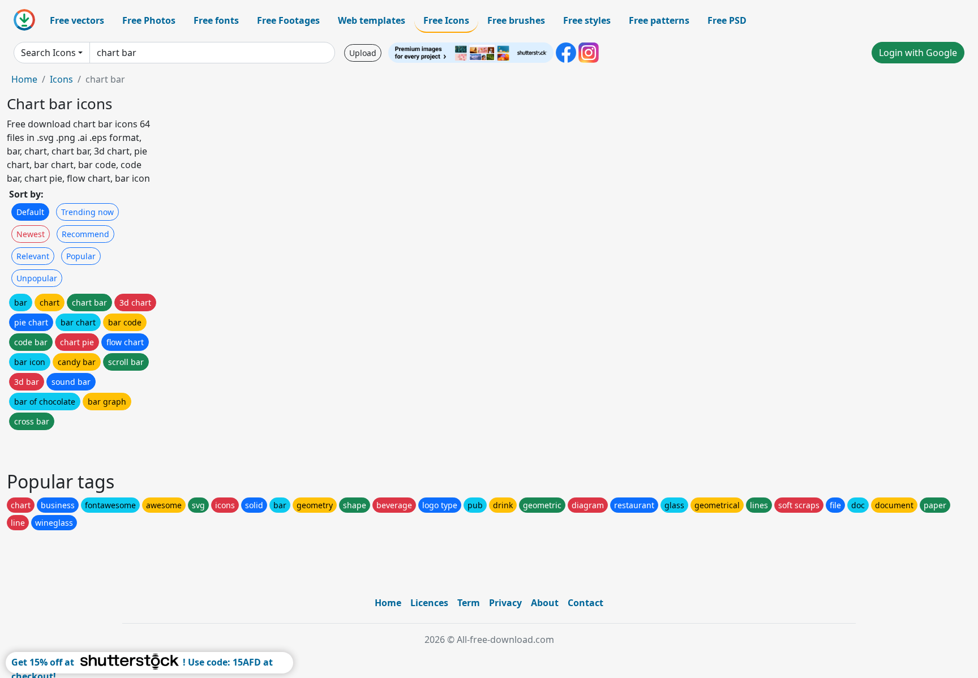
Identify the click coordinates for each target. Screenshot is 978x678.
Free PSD (727, 20)
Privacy (505, 603)
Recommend (85, 234)
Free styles (587, 20)
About (545, 603)
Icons (61, 79)
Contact (585, 603)
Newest (30, 234)
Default (30, 212)
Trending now (87, 212)
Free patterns (659, 20)
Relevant (32, 256)
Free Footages (288, 20)
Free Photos (148, 20)
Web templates (371, 20)
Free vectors (77, 20)
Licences (429, 603)
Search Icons (48, 52)
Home (24, 79)
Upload (362, 53)
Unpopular (36, 278)
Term (468, 603)
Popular (81, 256)
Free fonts (216, 20)
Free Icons (446, 20)
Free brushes (516, 20)
